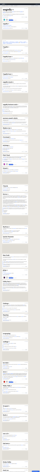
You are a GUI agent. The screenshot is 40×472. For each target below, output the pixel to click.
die (17, 86)
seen (17, 316)
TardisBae (6, 190)
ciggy (13, 376)
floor (20, 409)
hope (4, 309)
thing (16, 336)
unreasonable (9, 25)
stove (3, 378)
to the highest (12, 138)
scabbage (4, 349)
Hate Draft (4, 266)
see (6, 418)
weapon (7, 187)
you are (12, 58)
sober (5, 157)
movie (12, 240)
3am (5, 75)
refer (16, 129)
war (10, 26)
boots (8, 447)
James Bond (7, 273)
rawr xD (3, 439)
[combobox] (21, 4)
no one (9, 75)
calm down (17, 171)
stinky (10, 463)
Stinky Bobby (4, 466)
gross (15, 346)
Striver (3, 213)
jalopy (3, 274)
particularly (9, 343)
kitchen (25, 376)
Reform (10, 129)
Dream (18, 206)
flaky (12, 343)
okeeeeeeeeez (6, 439)
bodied (9, 387)
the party (12, 409)
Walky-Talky (4, 392)
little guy (7, 463)
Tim (5, 88)
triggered (7, 26)
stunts (10, 273)
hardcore (19, 51)
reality (20, 157)
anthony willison (6, 378)
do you (7, 149)
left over (6, 408)
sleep (14, 59)
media (10, 239)
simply (10, 366)
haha (17, 391)
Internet (13, 11)
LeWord (5, 151)
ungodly (3, 28)
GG (3, 110)
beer (4, 283)
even (17, 50)
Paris (12, 230)
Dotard (3, 172)
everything (14, 416)
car (5, 271)
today (11, 418)
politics (8, 206)
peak (18, 239)
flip (16, 187)
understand (5, 138)
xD (6, 438)
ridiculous (4, 12)
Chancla (3, 190)
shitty (4, 271)
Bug (3, 111)
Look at (4, 447)
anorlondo (7, 466)
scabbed (4, 343)
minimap (3, 151)
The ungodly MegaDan (23, 42)
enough (12, 231)
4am (7, 75)
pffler (5, 266)
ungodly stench (4, 91)
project (10, 408)
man (4, 51)
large (15, 50)
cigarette (12, 373)
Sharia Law (7, 129)
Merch (26, 28)
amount (10, 15)
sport (12, 259)
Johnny (6, 309)
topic (7, 138)
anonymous (6, 172)
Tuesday (18, 284)
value (26, 228)
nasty (15, 336)
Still (3, 59)
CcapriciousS (7, 78)
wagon (9, 119)
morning (23, 58)
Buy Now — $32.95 (11, 164)
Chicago (7, 84)
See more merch (14, 164)
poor (25, 228)
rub (16, 463)
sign (3, 435)
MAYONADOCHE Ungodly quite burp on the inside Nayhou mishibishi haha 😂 (11, 42)
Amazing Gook (7, 91)
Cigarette (4, 373)
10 (4, 318)
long (9, 169)
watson (5, 274)
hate (5, 261)
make (14, 169)
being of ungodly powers (9, 43)
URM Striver (6, 213)
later (12, 436)
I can (4, 273)
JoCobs (6, 349)
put (15, 259)
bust (3, 306)
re (4, 157)
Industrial (13, 122)
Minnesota (4, 364)
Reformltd (6, 133)
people (16, 435)
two (13, 435)
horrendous (7, 25)
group (19, 364)
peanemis (9, 240)
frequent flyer (14, 228)
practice (10, 418)
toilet (19, 336)
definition (19, 387)
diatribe (6, 448)
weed (14, 309)
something (21, 11)
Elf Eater (6, 141)
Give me (4, 240)
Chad (8, 261)
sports (13, 417)
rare (5, 317)
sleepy (11, 59)
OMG (4, 109)
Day (8, 122)
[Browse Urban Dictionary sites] (4, 4)
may (18, 196)
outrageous (4, 25)
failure (16, 201)
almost (5, 26)
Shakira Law (4, 133)
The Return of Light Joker (7, 28)
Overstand (4, 141)
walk (16, 387)
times (17, 416)
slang (8, 373)
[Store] (36, 4)
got (8, 208)
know (8, 149)
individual (6, 169)
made (6, 409)
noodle (6, 366)
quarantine (7, 51)
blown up (12, 171)
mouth (16, 376)
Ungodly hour (4, 78)
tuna (4, 366)
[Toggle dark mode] (37, 4)
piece (11, 239)
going (7, 171)
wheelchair (7, 389)
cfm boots (4, 448)
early (20, 58)
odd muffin (6, 392)
